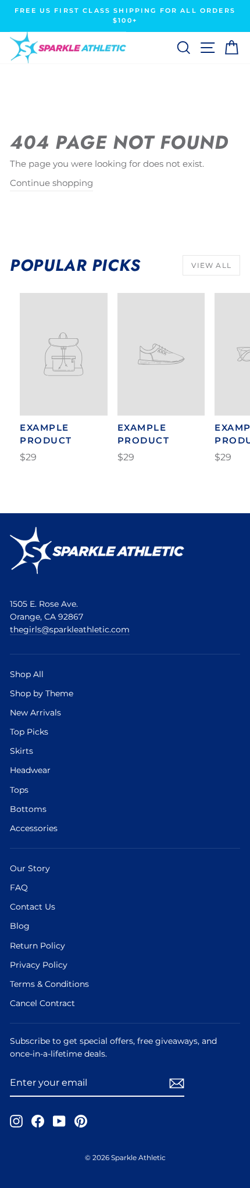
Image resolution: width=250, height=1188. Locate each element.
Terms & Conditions (49, 984)
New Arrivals (35, 712)
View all (211, 265)
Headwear (30, 770)
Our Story (30, 868)
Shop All (27, 674)
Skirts (21, 751)
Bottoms (28, 809)
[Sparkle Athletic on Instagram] (16, 1120)
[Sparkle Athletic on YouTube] (59, 1120)
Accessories (34, 828)
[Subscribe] (176, 1083)
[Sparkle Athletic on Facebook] (37, 1120)
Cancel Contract (42, 1003)
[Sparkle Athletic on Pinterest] (80, 1120)
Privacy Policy (38, 964)
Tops (19, 790)
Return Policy (37, 945)
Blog (20, 926)
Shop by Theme (41, 693)
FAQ (19, 887)
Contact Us (32, 906)
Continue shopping (51, 183)
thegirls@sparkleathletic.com (70, 629)
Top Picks (29, 731)
